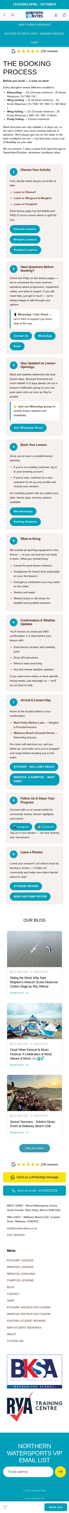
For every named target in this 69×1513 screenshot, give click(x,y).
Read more (17, 992)
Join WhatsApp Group (28, 427)
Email (17, 346)
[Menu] (4, 14)
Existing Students (25, 521)
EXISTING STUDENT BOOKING (26, 1320)
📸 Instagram (21, 826)
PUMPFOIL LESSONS (20, 1280)
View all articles (34, 1148)
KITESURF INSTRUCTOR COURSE (29, 1307)
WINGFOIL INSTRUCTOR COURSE (29, 1314)
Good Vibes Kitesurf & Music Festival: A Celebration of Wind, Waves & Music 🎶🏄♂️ (31, 1054)
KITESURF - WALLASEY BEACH (34, 766)
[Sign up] (60, 1471)
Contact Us (21, 335)
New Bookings (23, 511)
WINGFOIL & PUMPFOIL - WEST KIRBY (34, 779)
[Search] (12, 15)
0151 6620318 (16, 1234)
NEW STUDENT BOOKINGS (34, 24)
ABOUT (11, 1334)
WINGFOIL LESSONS (20, 1267)
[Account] (56, 15)
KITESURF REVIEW (26, 886)
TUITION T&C (15, 1340)
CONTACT (13, 1293)
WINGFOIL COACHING (21, 1273)
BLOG (10, 1287)
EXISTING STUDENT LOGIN (21, 33)
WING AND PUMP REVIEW (30, 896)
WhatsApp (45, 335)
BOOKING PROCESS (52, 33)
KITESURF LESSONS (20, 1260)
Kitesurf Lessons (25, 229)
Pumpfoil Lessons (25, 249)
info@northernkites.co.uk (22, 1228)
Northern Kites (38, 1490)
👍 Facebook (46, 826)
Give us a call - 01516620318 (37, 1190)
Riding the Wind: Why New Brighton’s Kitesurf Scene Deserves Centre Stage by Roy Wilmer (34, 982)
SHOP (34, 42)
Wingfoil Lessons (25, 239)
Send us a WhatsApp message (37, 1177)
